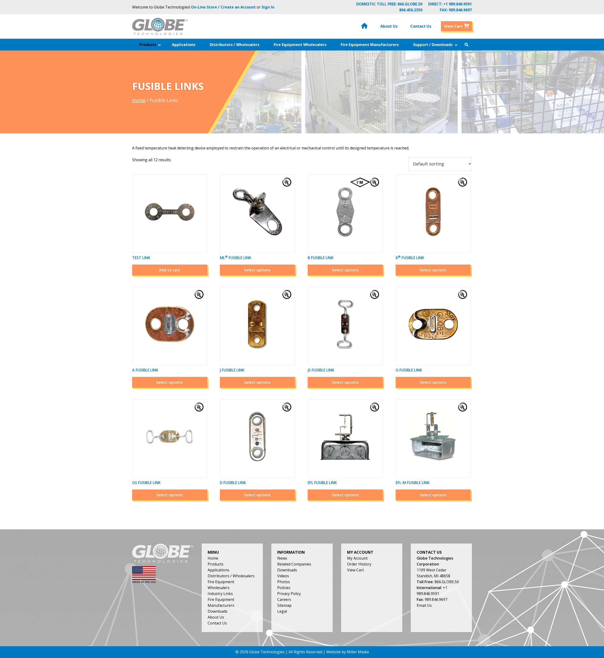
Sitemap (284, 605)
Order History (359, 564)
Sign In (268, 7)
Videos (283, 575)
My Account (357, 558)
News (282, 558)
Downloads (217, 611)
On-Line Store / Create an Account (223, 7)
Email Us (424, 605)
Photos (283, 581)
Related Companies (294, 564)
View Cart (355, 570)
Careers (284, 599)
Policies (283, 587)
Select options (257, 270)
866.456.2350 (410, 10)
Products (215, 564)
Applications (218, 570)
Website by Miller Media (347, 651)
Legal (282, 611)
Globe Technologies (267, 651)
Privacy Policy (289, 593)
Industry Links (220, 593)
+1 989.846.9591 (457, 4)
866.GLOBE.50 (410, 4)
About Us (216, 617)
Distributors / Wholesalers (231, 575)
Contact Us (217, 623)
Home (139, 100)
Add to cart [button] (169, 270)
